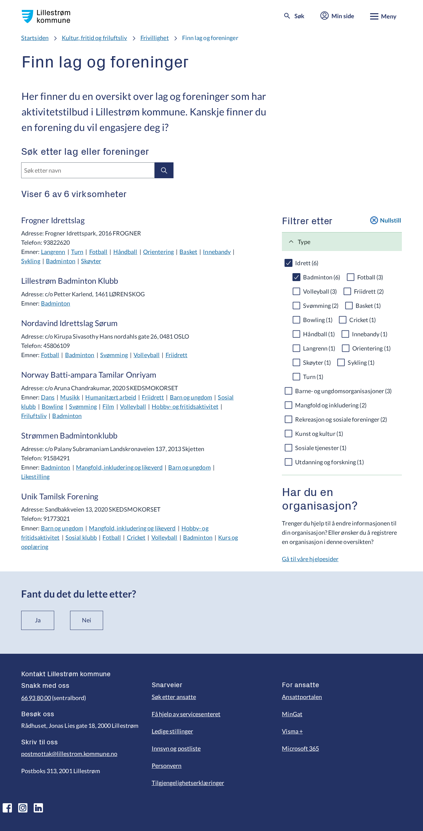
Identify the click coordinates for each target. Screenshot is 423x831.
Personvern (167, 765)
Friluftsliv (34, 415)
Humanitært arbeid (110, 397)
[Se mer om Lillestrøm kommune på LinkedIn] (38, 808)
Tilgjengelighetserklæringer (188, 782)
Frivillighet (154, 37)
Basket (188, 251)
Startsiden (35, 37)
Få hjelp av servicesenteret (186, 714)
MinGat (292, 714)
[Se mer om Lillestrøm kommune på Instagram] (23, 808)
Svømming (114, 354)
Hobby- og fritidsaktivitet (185, 406)
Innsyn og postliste (176, 748)
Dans (48, 397)
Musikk (70, 397)
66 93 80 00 (36, 697)
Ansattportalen (302, 696)
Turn (77, 251)
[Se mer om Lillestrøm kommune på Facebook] (7, 808)
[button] (342, 241)
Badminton (60, 261)
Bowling (52, 406)
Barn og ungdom (191, 397)
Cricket (136, 537)
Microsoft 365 (300, 748)
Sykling (30, 261)
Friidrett (177, 354)
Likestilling (35, 476)
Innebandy (217, 251)
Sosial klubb (81, 537)
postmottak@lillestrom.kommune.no (69, 753)
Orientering (158, 251)
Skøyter (91, 261)
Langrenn (53, 251)
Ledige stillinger (172, 731)
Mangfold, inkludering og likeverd (119, 467)
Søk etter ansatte (174, 696)
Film (108, 406)
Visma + (292, 731)
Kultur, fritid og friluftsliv (94, 37)
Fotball (98, 251)
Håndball (125, 251)
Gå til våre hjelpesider (310, 558)
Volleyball (147, 354)
